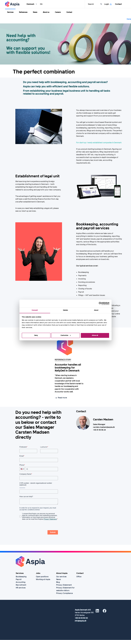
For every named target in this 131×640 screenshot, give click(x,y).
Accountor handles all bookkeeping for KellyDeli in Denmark (68, 367)
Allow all (95, 335)
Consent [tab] (35, 310)
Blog (58, 582)
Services (10, 12)
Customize (64, 335)
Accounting (20, 582)
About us (46, 12)
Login (106, 4)
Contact (118, 4)
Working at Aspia (43, 579)
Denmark (30, 4)
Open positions (42, 576)
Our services (61, 576)
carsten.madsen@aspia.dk (104, 427)
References (23, 12)
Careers (58, 12)
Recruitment (21, 585)
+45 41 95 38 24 (99, 430)
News (35, 12)
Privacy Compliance (64, 593)
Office (78, 576)
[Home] (12, 4)
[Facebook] (104, 611)
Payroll (18, 579)
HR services (21, 588)
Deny (36, 335)
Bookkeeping (21, 576)
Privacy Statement (64, 585)
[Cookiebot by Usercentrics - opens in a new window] (100, 303)
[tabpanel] (69, 367)
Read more (62, 398)
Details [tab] (65, 310)
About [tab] (96, 310)
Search (91, 4)
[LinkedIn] (97, 611)
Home (129, 19)
